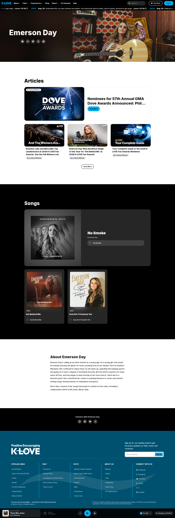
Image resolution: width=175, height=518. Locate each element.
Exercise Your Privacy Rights (20, 502)
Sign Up (159, 454)
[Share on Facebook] (33, 41)
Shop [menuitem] (47, 3)
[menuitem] (17, 3)
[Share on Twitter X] (38, 41)
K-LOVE (145, 513)
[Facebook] (85, 422)
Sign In (168, 3)
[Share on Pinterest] (44, 41)
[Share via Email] (22, 41)
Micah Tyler (84, 389)
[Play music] (87, 513)
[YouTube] (90, 422)
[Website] (80, 422)
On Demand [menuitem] (65, 3)
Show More (87, 166)
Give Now (156, 3)
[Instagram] (95, 422)
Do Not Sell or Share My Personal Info (44, 502)
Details (58, 320)
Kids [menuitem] (75, 3)
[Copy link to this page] (28, 41)
